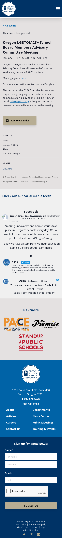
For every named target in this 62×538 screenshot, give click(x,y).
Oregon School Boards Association (27, 216)
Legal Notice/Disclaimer (34, 528)
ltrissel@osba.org (19, 101)
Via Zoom (7, 168)
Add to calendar (20, 120)
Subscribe (31, 505)
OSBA (22, 280)
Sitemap (34, 527)
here (23, 78)
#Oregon (38, 238)
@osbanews (32, 281)
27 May (44, 281)
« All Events (9, 25)
